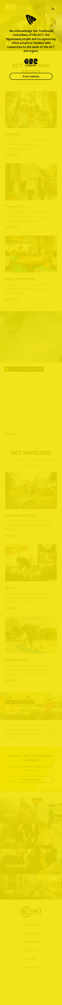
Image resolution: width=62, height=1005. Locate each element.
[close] (53, 9)
